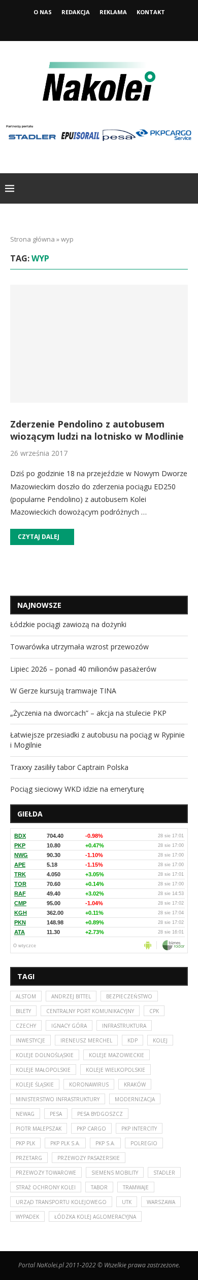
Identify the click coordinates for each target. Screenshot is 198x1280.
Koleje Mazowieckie (116, 1055)
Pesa (56, 1113)
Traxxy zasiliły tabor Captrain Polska (69, 767)
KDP (132, 1040)
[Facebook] (85, 26)
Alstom (26, 996)
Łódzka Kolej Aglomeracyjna (95, 1216)
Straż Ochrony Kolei (46, 1187)
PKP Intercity (139, 1128)
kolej (160, 1040)
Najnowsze (39, 605)
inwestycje (30, 1040)
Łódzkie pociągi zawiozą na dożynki (68, 624)
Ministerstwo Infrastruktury (58, 1099)
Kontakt (151, 12)
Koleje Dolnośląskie (45, 1055)
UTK (126, 1202)
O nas (43, 12)
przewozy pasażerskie (88, 1157)
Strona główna (32, 239)
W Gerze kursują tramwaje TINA (63, 690)
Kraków (135, 1084)
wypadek (27, 1216)
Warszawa (161, 1202)
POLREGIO (143, 1143)
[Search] (188, 188)
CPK (154, 1011)
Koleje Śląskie (35, 1084)
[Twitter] (99, 26)
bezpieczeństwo (129, 996)
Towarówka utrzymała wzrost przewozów (79, 646)
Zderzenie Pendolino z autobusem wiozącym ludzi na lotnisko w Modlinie (97, 430)
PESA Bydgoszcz (100, 1113)
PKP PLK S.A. (65, 1143)
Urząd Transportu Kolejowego (61, 1202)
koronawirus (89, 1084)
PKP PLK (25, 1143)
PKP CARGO (91, 1128)
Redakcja (75, 12)
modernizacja (135, 1099)
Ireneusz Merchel (86, 1040)
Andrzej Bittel (71, 996)
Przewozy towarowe (46, 1172)
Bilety (23, 1011)
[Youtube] (112, 26)
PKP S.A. (105, 1143)
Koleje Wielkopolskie (115, 1069)
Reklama (113, 12)
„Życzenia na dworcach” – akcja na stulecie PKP (88, 713)
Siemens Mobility (114, 1172)
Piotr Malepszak (38, 1128)
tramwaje (136, 1187)
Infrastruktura (124, 1025)
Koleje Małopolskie (43, 1069)
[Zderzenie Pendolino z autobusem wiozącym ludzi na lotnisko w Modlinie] (99, 344)
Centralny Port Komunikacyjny (90, 1011)
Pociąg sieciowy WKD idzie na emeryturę (77, 789)
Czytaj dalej (38, 536)
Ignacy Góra (69, 1025)
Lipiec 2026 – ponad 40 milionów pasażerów (83, 669)
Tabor (99, 1187)
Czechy (26, 1025)
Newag (25, 1113)
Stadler (164, 1172)
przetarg (29, 1157)
